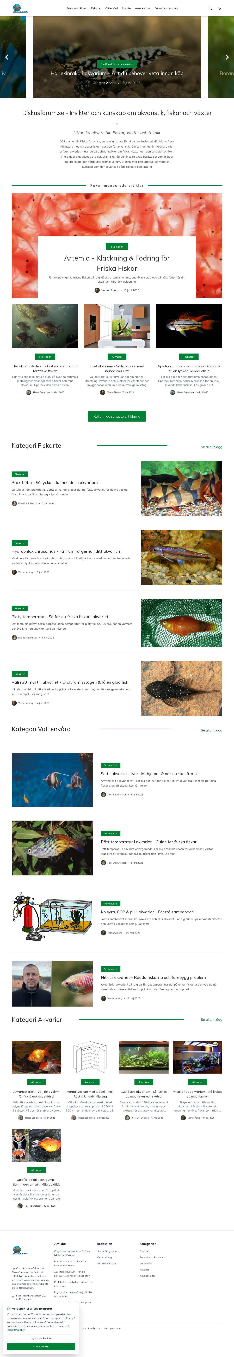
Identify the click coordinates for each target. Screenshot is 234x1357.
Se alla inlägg (211, 447)
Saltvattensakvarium (166, 8)
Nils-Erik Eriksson (106, 1263)
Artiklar (60, 1244)
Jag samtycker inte (41, 1338)
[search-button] (210, 8)
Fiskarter (96, 8)
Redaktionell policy (90, 1328)
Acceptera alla (41, 1346)
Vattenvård (111, 8)
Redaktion (104, 1244)
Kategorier (148, 1244)
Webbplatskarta (112, 1328)
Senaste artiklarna (76, 8)
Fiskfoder (117, 246)
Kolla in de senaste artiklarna (117, 416)
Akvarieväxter (143, 8)
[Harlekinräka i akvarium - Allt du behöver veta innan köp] (117, 57)
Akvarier (126, 8)
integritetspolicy (15, 1329)
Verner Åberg (104, 1257)
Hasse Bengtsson (107, 1251)
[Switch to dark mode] (219, 8)
